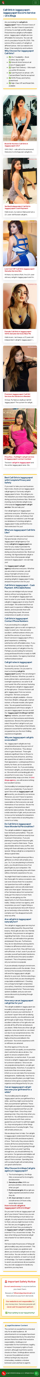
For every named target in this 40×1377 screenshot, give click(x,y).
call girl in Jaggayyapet (21, 462)
